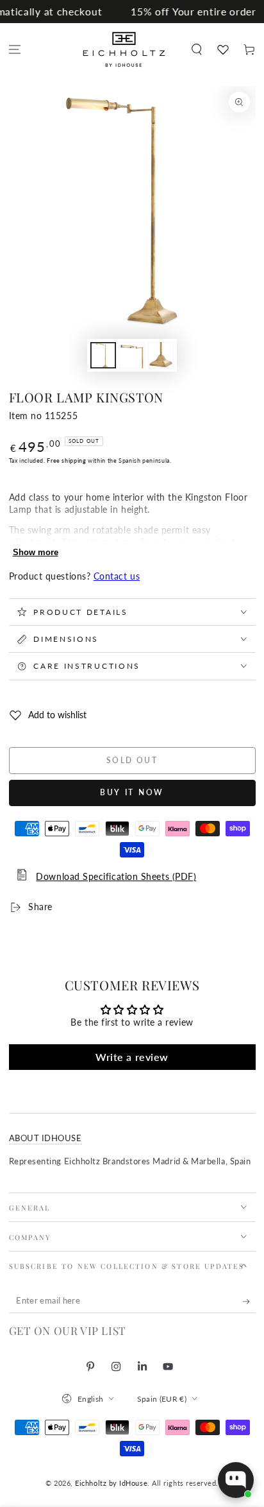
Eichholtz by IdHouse (111, 1483)
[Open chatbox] (236, 1480)
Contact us (117, 576)
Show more (35, 552)
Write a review (132, 1057)
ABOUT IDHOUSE (45, 1138)
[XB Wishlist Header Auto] (222, 49)
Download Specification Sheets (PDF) (116, 877)
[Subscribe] (249, 1301)
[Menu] (15, 50)
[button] (196, 50)
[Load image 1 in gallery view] (103, 355)
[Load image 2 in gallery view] (132, 355)
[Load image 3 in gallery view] (161, 355)
